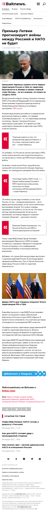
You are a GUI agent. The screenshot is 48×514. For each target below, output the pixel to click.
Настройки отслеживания (10, 476)
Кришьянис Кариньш (10, 399)
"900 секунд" (17, 108)
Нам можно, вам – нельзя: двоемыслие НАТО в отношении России (23, 446)
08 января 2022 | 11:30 (11, 428)
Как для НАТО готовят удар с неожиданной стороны (17, 434)
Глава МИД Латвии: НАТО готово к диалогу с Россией (20, 423)
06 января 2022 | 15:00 (11, 451)
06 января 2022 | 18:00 (11, 439)
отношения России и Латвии (13, 402)
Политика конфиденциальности (12, 469)
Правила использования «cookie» (13, 472)
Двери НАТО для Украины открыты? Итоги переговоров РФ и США (24, 303)
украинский (24, 399)
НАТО (32, 399)
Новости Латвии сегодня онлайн (19, 397)
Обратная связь (7, 480)
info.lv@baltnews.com (24, 507)
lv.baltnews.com (20, 494)
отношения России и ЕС (35, 402)
